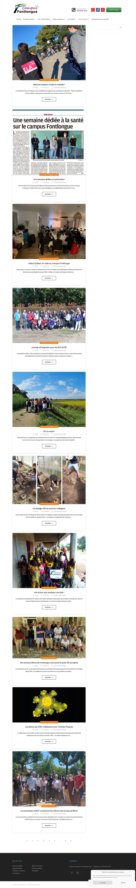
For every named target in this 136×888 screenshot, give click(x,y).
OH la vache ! (49, 431)
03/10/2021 (44, 426)
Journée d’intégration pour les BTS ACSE (49, 347)
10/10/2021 (44, 342)
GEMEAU (55, 258)
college (55, 80)
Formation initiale (28, 19)
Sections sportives (58, 19)
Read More (48, 99)
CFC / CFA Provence (44, 19)
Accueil (18, 19)
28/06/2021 (46, 658)
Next (71, 841)
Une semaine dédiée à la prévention (49, 179)
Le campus (71, 19)
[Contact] (74, 10)
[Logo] (26, 8)
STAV (55, 426)
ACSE (50, 342)
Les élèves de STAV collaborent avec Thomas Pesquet (49, 727)
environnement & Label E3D (100, 19)
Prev (27, 841)
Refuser (123, 883)
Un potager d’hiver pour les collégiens (49, 508)
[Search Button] (120, 27)
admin (36, 87)
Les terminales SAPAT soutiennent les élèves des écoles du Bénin (49, 811)
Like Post (46, 87)
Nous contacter (81, 9)
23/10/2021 (44, 174)
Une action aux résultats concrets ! (49, 592)
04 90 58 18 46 (82, 11)
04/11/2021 (44, 80)
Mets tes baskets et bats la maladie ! (49, 84)
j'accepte (102, 883)
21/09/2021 (46, 587)
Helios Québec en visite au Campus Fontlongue (49, 263)
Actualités (50, 80)
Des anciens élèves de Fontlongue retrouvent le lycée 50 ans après (49, 663)
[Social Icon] (93, 10)
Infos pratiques (83, 19)
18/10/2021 (43, 258)
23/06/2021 (44, 722)
